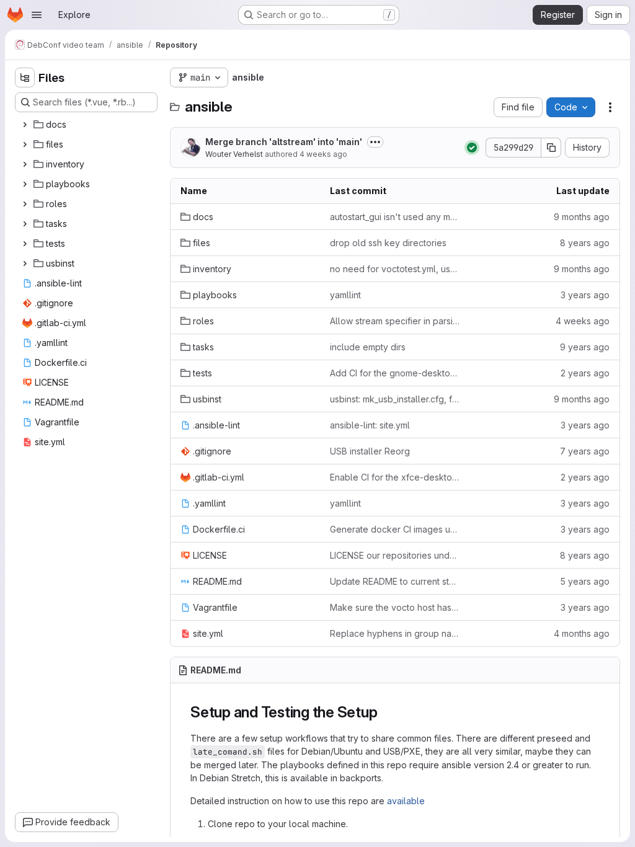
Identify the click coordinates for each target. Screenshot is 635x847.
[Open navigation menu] (37, 15)
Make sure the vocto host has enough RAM (395, 607)
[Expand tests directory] (24, 243)
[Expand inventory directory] (24, 164)
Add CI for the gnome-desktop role (395, 373)
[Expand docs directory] (24, 124)
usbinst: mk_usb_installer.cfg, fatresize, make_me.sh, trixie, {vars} (395, 399)
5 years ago (585, 581)
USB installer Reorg (370, 451)
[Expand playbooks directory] (24, 184)
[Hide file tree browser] (25, 77)
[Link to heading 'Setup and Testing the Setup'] (386, 712)
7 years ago (585, 451)
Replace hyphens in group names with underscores (395, 633)
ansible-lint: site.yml (370, 425)
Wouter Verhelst (234, 154)
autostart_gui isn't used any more (395, 216)
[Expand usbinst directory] (24, 263)
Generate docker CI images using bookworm (395, 529)
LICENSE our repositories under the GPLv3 (395, 555)
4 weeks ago (323, 154)
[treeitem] (87, 125)
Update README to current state (395, 581)
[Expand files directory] (24, 144)
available (406, 801)
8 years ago (585, 242)
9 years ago (585, 347)
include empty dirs (368, 347)
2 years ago (585, 373)
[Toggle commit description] (375, 142)
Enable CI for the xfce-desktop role (395, 477)
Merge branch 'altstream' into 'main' (283, 141)
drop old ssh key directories (388, 242)
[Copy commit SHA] (551, 147)
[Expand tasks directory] (24, 223)
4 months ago (582, 633)
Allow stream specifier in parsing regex (395, 321)
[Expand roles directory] (24, 204)
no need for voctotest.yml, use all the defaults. (395, 269)
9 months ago (582, 216)
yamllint (345, 295)
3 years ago (585, 295)
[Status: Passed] (471, 147)
